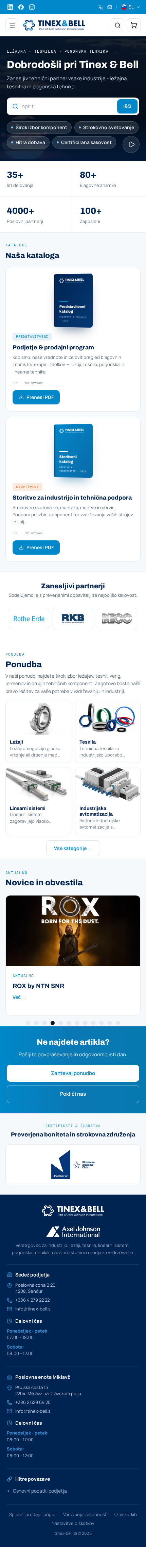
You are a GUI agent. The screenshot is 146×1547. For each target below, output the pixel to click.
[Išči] (117, 25)
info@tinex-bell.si (33, 1309)
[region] (73, 618)
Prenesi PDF (40, 397)
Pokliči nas (73, 1093)
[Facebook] (21, 7)
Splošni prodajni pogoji (32, 1514)
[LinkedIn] (10, 7)
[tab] (28, 1023)
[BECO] (117, 618)
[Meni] (12, 25)
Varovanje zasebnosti (85, 1514)
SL (131, 7)
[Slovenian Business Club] (73, 1164)
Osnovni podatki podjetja (37, 1491)
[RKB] (73, 618)
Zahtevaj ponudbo (73, 1073)
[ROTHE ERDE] (29, 618)
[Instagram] (32, 7)
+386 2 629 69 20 (33, 1402)
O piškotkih (125, 1514)
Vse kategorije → (73, 848)
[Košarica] (134, 25)
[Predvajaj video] (131, 144)
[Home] (54, 25)
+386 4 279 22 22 (32, 1300)
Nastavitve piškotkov (73, 1523)
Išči (127, 106)
